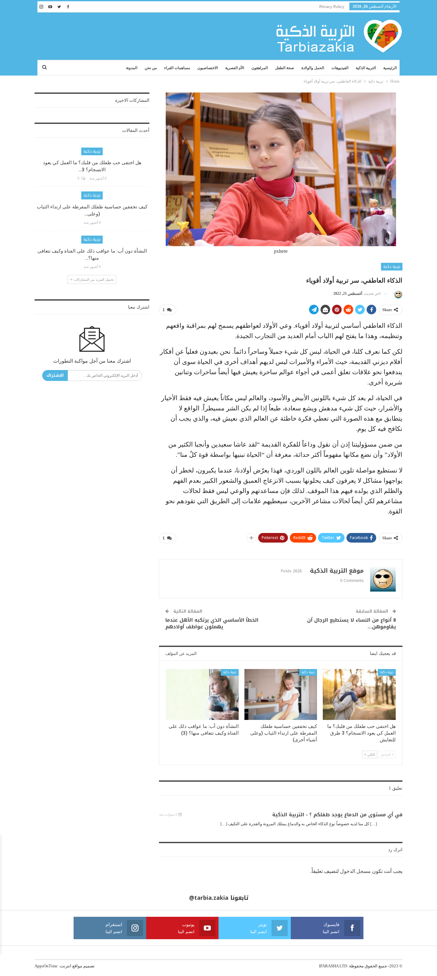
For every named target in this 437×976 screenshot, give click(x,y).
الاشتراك (55, 375)
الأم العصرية (234, 68)
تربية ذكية (391, 266)
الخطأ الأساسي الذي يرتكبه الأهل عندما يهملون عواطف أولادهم (211, 623)
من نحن (151, 68)
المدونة (131, 68)
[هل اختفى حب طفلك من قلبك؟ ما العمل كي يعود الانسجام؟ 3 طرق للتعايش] (359, 694)
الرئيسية (390, 68)
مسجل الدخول (355, 871)
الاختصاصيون (207, 68)
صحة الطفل (284, 68)
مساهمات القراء (177, 68)
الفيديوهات (339, 68)
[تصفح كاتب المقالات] (397, 293)
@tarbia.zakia (208, 897)
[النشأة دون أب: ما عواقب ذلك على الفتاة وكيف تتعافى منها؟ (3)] (202, 694)
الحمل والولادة (312, 68)
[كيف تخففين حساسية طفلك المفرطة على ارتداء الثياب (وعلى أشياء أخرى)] (280, 694)
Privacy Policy (332, 6)
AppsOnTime (46, 966)
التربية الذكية (366, 68)
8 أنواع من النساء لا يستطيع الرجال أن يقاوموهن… (351, 623)
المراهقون (259, 68)
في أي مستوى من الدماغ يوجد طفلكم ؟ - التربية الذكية (337, 814)
